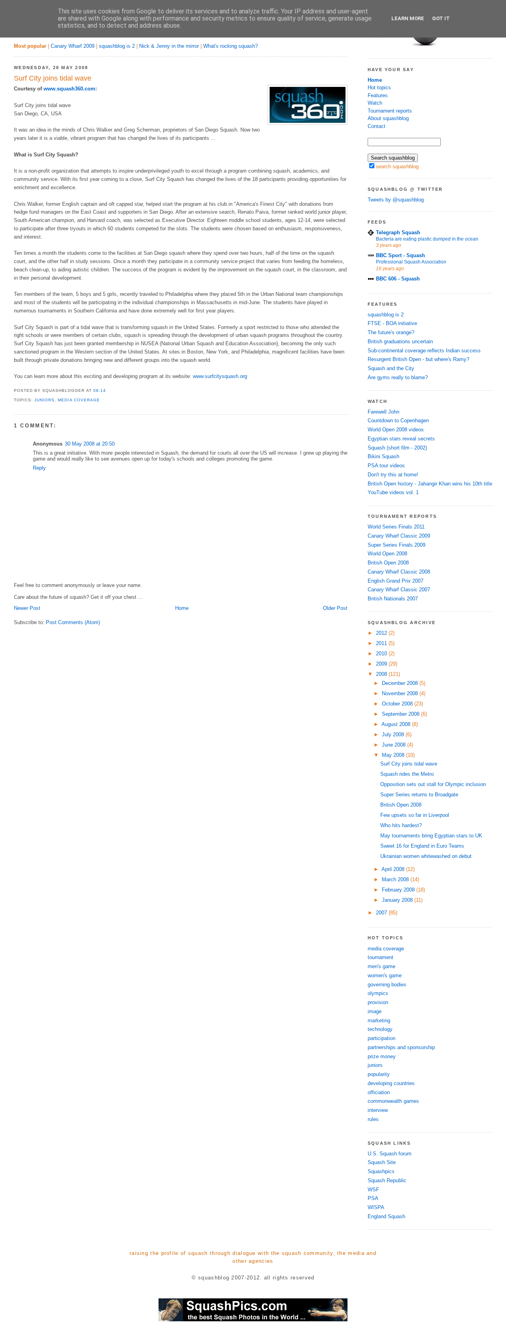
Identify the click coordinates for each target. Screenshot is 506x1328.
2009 (382, 664)
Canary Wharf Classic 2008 (399, 572)
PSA (373, 1198)
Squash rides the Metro (407, 774)
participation (381, 1038)
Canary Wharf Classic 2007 (399, 590)
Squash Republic (387, 1180)
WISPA (376, 1207)
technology (380, 1029)
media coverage (79, 400)
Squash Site (382, 1162)
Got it (441, 18)
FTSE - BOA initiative (392, 323)
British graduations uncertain (400, 341)
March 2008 (396, 879)
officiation (379, 1092)
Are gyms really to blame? (398, 377)
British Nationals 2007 (393, 599)
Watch (375, 103)
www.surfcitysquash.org (220, 376)
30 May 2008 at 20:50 (90, 444)
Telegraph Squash (398, 232)
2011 (382, 643)
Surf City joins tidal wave (52, 78)
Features (378, 95)
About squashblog (388, 118)
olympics (378, 993)
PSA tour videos (386, 465)
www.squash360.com (69, 89)
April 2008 (393, 869)
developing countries (391, 1083)
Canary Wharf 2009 (72, 46)
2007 (382, 913)
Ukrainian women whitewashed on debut (426, 856)
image (374, 1011)
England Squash (386, 1216)
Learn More (407, 18)
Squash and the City (391, 368)
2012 (382, 633)
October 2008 (398, 704)
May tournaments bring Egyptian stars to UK (431, 836)
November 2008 (400, 693)
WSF (373, 1190)
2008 (382, 674)
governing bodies (387, 985)
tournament (380, 957)
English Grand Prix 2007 (395, 581)
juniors (44, 400)
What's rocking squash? (230, 46)
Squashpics (381, 1171)
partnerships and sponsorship (401, 1047)
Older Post (335, 608)
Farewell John (383, 412)
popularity (379, 1074)
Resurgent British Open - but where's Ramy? (418, 359)
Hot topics (379, 87)
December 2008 (400, 683)
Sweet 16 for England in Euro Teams (422, 846)
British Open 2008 (388, 563)
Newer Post (27, 608)
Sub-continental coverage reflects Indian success (424, 351)
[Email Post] (108, 390)
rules (373, 1119)
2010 (382, 653)
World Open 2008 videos (396, 430)
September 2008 (401, 714)
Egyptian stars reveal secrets (401, 439)
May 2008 (394, 755)
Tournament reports (390, 111)
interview (378, 1110)
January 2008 (398, 900)
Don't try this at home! (393, 475)
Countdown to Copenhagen (398, 420)
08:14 (99, 390)
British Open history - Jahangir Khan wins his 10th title (430, 484)
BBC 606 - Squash (398, 279)
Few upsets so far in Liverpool (414, 815)
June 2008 (394, 745)
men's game (381, 966)
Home (182, 608)
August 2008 (396, 724)
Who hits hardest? (401, 825)
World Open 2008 (387, 554)
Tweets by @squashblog (396, 200)
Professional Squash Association (411, 262)
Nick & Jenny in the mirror (169, 46)
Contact (376, 126)
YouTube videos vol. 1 (393, 492)
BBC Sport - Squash (400, 255)
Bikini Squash (383, 456)
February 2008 (399, 890)
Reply (39, 468)
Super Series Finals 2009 (396, 545)
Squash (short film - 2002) (397, 448)
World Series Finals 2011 (396, 527)
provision (378, 1002)
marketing (379, 1020)
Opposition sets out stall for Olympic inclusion (433, 784)
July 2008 (394, 734)
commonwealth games (393, 1101)
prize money (382, 1056)
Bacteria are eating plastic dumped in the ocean (427, 239)
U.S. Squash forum (390, 1154)
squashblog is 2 (117, 46)
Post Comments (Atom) (73, 622)
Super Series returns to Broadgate (419, 795)
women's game (385, 975)
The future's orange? (391, 332)
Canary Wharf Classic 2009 (399, 536)
